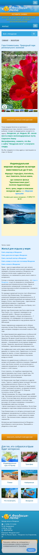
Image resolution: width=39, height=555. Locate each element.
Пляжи (10, 477)
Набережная (29, 477)
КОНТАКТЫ (8, 530)
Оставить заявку (19, 14)
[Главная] (15, 517)
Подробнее (22, 546)
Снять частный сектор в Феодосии (14, 258)
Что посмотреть (10, 495)
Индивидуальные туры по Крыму (10, 459)
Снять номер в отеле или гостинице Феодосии (18, 261)
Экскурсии (29, 495)
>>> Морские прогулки (24, 192)
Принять (31, 550)
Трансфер (29, 459)
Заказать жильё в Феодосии (19, 120)
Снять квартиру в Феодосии (12, 252)
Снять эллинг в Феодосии (11, 264)
